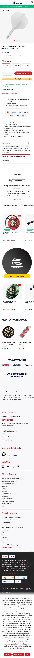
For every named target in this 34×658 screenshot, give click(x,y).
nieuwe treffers (6, 493)
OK (28, 655)
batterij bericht (6, 522)
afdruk (4, 532)
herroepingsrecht (7, 525)
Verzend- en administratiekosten (11, 520)
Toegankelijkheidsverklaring (10, 545)
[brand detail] (5, 365)
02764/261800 (7, 420)
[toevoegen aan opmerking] (31, 47)
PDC (3, 506)
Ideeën (7, 655)
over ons (4, 537)
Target (3, 488)
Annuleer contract (7, 547)
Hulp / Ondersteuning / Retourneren (12, 527)
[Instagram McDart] (3, 467)
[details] (6, 10)
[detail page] (14, 348)
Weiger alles (18, 655)
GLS (27, 564)
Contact (4, 542)
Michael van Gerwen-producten (11, 478)
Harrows (4, 486)
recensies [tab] (5, 161)
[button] (27, 2)
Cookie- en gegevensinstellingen (11, 517)
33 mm (27, 65)
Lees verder (17, 199)
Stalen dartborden (7, 498)
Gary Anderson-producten (9, 481)
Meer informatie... (16, 646)
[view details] (12, 228)
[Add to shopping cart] (20, 240)
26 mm (17, 65)
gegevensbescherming (8, 540)
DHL (24, 562)
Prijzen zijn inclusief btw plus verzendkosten (12, 55)
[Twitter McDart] (13, 467)
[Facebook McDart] (18, 467)
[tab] (16, 147)
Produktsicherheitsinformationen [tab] (13, 156)
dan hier (22, 648)
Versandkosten (13, 573)
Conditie (4, 535)
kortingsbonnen (6, 503)
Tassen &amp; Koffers (8, 501)
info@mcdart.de (11, 431)
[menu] (2, 2)
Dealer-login (5, 530)
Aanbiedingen (6, 496)
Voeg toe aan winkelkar (23, 73)
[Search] (6, 2)
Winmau (4, 491)
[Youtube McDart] (8, 467)
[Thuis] (17, 2)
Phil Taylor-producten (8, 483)
